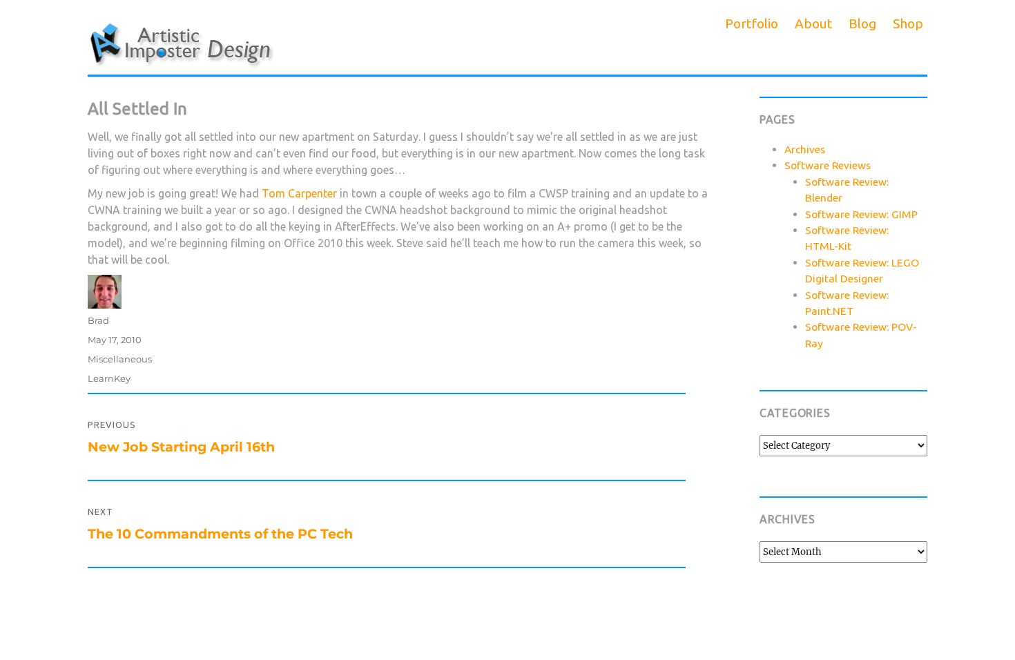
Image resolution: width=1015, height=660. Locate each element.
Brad (98, 320)
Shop (908, 23)
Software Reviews (827, 165)
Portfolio (751, 23)
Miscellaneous (120, 359)
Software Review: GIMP (861, 214)
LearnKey (109, 378)
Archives (804, 149)
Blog (862, 23)
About (813, 23)
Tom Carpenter (299, 193)
